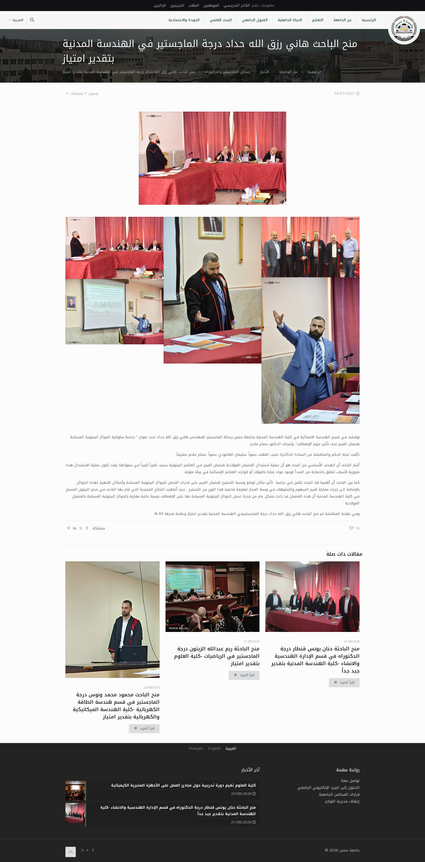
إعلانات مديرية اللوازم (342, 801)
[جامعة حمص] (404, 28)
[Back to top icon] (70, 852)
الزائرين (160, 5)
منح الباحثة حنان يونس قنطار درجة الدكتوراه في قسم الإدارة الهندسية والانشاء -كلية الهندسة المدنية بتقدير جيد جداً (315, 659)
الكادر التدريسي (237, 5)
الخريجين (177, 5)
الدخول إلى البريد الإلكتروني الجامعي (328, 787)
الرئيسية (314, 71)
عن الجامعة (288, 71)
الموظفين (211, 5)
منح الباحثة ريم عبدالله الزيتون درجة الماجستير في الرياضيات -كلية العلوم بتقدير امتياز (216, 656)
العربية (18, 20)
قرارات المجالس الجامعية (339, 794)
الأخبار (264, 71)
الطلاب (193, 5)
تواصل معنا (350, 780)
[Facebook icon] (93, 850)
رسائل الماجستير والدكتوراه (227, 71)
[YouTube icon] (88, 850)
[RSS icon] (82, 850)
